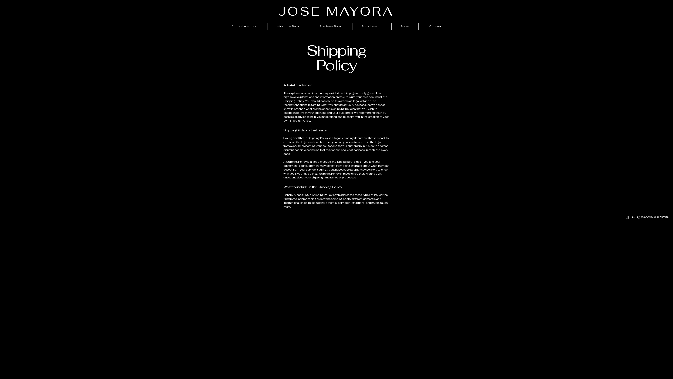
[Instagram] (639, 217)
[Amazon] (628, 217)
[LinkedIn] (633, 217)
